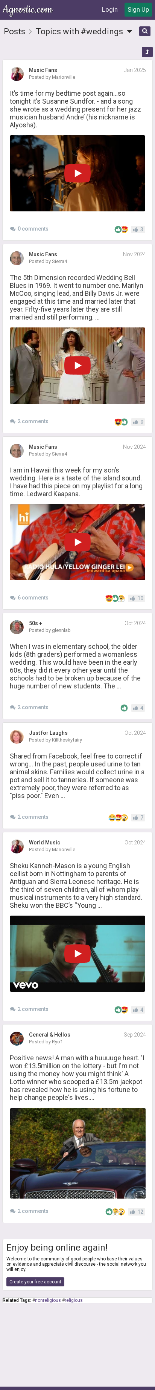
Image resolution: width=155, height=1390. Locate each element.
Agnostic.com (28, 9)
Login (110, 9)
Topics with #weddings (80, 31)
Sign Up (138, 9)
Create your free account (35, 1281)
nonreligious (48, 1300)
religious (74, 1300)
